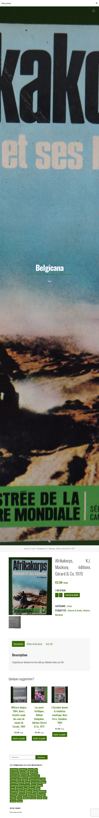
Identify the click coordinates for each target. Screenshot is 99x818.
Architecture (22, 769)
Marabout (59, 614)
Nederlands (42, 791)
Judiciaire (19, 788)
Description (18, 644)
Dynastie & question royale (37, 779)
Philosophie (31, 795)
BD (28, 773)
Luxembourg (14, 791)
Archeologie (14, 769)
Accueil (26, 549)
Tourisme (13, 801)
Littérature (32, 788)
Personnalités (23, 795)
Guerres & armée (75, 610)
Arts (36, 769)
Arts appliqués (15, 773)
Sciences (32, 798)
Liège (38, 788)
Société (39, 798)
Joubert (13, 788)
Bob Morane (33, 773)
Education (21, 782)
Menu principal (6, 3)
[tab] (18, 644)
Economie (13, 782)
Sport (45, 798)
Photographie (41, 795)
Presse (19, 798)
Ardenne (30, 769)
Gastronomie (14, 785)
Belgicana (49, 267)
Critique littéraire (15, 779)
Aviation (23, 773)
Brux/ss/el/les (25, 776)
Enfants (27, 782)
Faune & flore (35, 782)
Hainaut (33, 785)
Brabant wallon (15, 776)
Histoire (86, 610)
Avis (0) (49, 644)
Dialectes (25, 779)
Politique (13, 798)
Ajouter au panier (72, 595)
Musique (29, 791)
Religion (25, 798)
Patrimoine (14, 795)
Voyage (20, 801)
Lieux (25, 788)
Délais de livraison (34, 644)
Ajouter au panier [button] (19, 738)
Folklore (43, 782)
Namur (35, 791)
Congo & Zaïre (35, 776)
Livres (34, 549)
